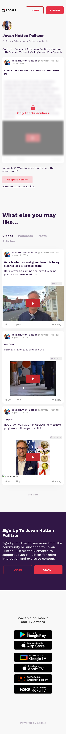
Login (35, 10)
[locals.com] (9, 10)
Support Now (15, 179)
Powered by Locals (33, 722)
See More (33, 494)
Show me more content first (18, 186)
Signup (55, 10)
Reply (58, 324)
